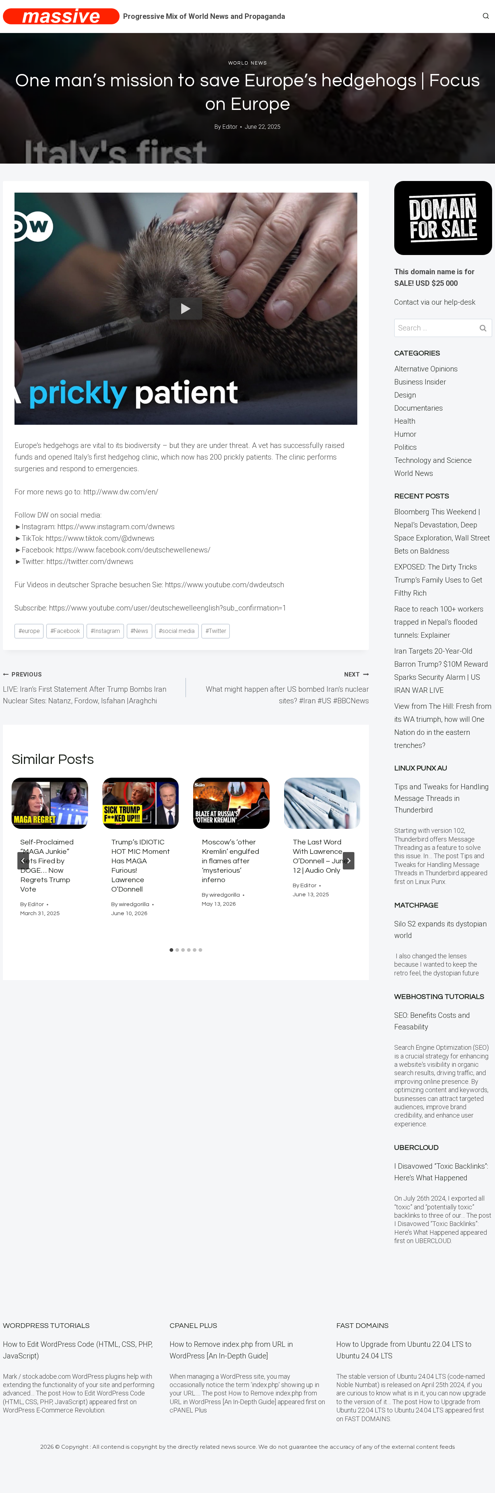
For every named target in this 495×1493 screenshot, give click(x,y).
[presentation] (50, 803)
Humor (405, 434)
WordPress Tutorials (46, 1325)
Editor (229, 126)
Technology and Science (433, 460)
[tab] (171, 950)
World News (247, 63)
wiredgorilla (134, 904)
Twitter (215, 631)
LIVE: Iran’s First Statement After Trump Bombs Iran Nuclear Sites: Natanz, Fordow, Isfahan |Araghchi (84, 688)
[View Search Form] (486, 16)
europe (29, 631)
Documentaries (418, 408)
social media (177, 631)
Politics (405, 447)
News (139, 631)
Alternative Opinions (426, 369)
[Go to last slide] (23, 860)
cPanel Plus (193, 1325)
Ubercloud (416, 1147)
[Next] (348, 860)
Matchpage (416, 905)
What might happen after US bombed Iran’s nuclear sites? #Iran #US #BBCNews (287, 688)
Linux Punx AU (420, 768)
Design (405, 395)
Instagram (105, 631)
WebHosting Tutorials (439, 996)
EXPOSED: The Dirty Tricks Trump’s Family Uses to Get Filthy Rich (438, 580)
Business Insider (420, 382)
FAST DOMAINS (362, 1325)
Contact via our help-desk (434, 302)
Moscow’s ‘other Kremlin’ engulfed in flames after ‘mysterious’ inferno (230, 861)
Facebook (65, 631)
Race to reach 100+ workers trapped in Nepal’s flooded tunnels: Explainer (438, 622)
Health (404, 421)
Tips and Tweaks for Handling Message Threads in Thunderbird (441, 798)
